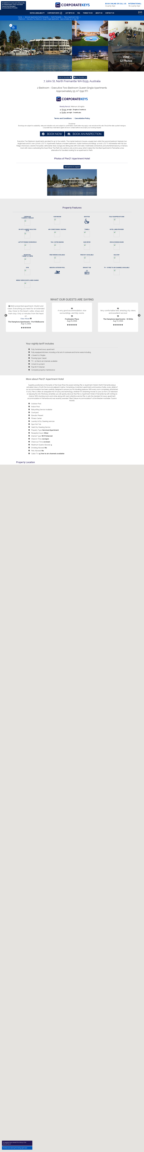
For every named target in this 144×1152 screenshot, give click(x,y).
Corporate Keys (53, 13)
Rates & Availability (37, 13)
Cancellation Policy (82, 118)
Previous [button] (5, 315)
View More (24, 319)
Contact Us (109, 13)
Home (20, 17)
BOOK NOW (54, 134)
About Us (99, 13)
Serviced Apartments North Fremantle (36, 17)
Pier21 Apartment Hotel (71, 17)
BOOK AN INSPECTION (86, 134)
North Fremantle (56, 17)
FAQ (78, 13)
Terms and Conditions (63, 118)
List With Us (69, 13)
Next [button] (139, 315)
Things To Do (88, 13)
